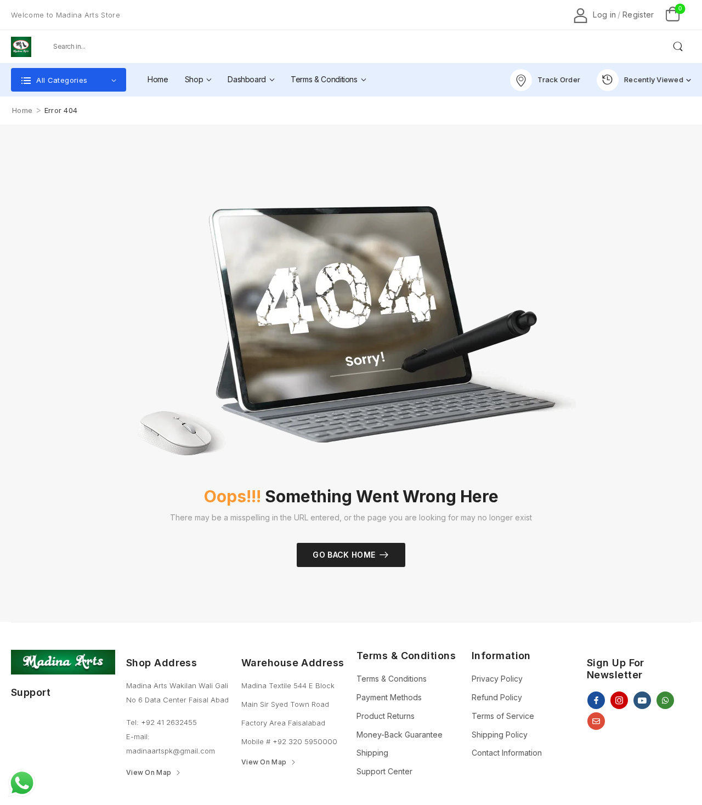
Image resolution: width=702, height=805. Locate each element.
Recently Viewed (653, 79)
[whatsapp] (665, 700)
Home (158, 79)
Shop (194, 79)
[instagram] (619, 700)
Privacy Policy (497, 678)
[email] (596, 721)
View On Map (148, 772)
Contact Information (507, 752)
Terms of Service (503, 716)
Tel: (133, 722)
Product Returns (385, 716)
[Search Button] (677, 47)
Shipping (372, 752)
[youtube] (642, 700)
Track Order (558, 79)
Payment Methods (389, 697)
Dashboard (247, 79)
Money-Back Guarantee (399, 734)
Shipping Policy (500, 734)
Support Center (384, 771)
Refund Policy (497, 697)
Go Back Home (344, 554)
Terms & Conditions (324, 79)
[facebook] (596, 700)
